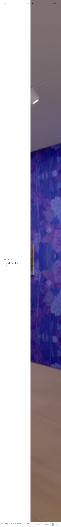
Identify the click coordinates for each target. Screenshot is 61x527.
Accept (56, 524)
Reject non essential (47, 524)
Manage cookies (37, 524)
